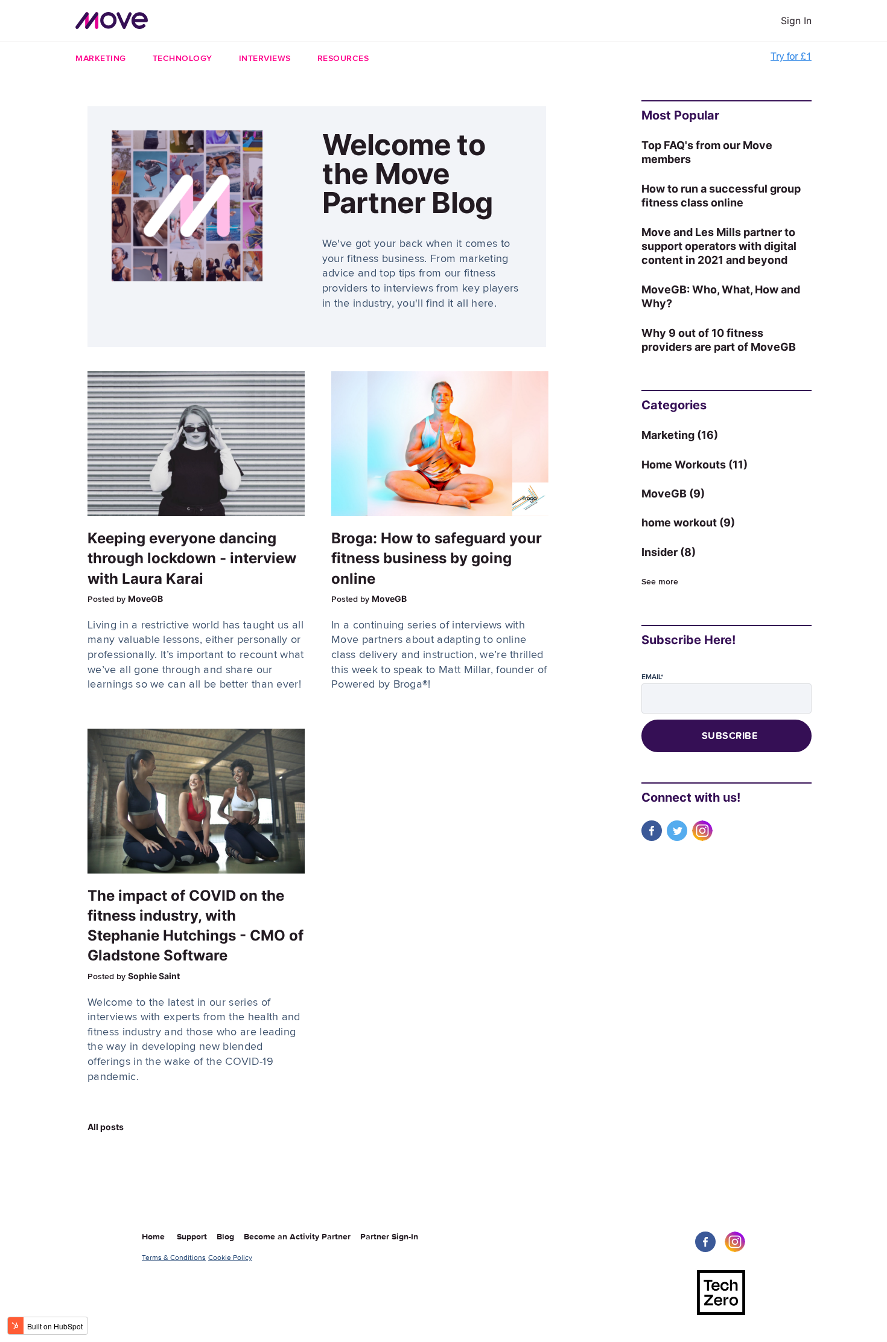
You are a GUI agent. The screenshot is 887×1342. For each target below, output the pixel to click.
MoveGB (145, 598)
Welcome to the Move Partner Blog (407, 173)
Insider (668, 552)
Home (153, 1237)
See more (659, 582)
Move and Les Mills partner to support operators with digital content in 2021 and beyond (718, 246)
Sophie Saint (154, 976)
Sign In (796, 20)
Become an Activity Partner (301, 1237)
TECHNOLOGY (182, 58)
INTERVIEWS (265, 58)
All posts (105, 1127)
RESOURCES (343, 58)
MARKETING (100, 58)
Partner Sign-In (389, 1237)
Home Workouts (694, 464)
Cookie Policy (230, 1257)
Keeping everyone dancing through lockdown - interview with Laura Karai (191, 558)
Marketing (679, 435)
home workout (688, 522)
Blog (229, 1237)
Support (195, 1237)
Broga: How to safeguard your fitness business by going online (436, 558)
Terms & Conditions (174, 1257)
